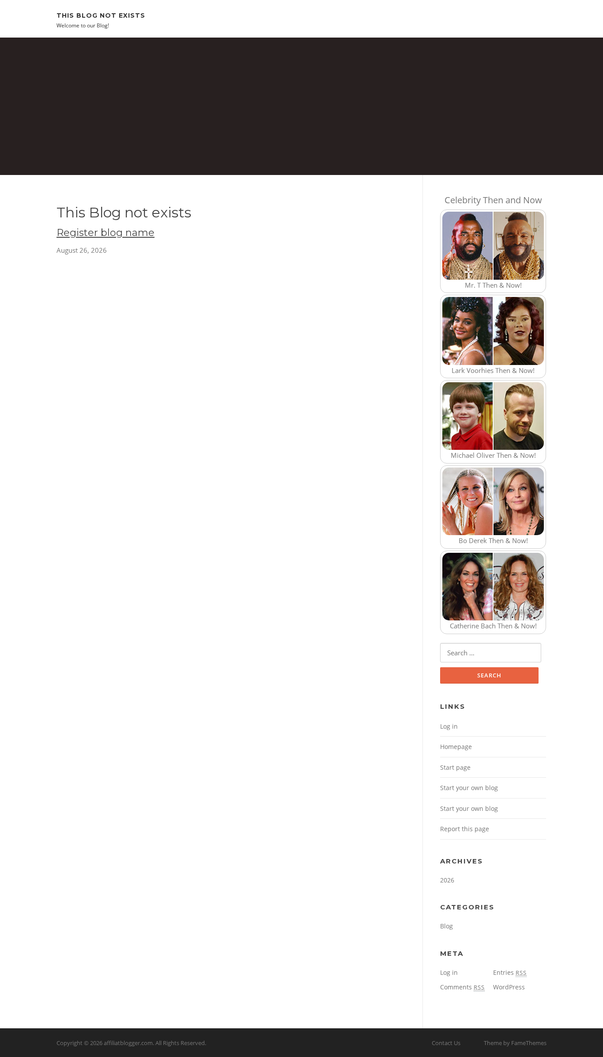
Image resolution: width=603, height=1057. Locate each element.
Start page (455, 767)
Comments (462, 987)
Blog (446, 926)
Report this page (464, 829)
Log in (449, 726)
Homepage (456, 746)
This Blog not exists (101, 15)
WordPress (509, 987)
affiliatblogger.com (128, 1043)
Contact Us (446, 1043)
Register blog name (106, 233)
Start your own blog (469, 787)
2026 (447, 880)
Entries (510, 972)
